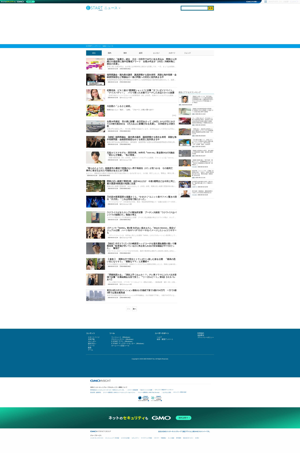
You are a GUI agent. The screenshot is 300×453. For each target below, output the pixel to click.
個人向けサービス (188, 438)
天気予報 (91, 339)
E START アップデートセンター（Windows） (128, 343)
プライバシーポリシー (205, 337)
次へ (134, 309)
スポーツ (172, 53)
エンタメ (156, 53)
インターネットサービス (96, 438)
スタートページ (93, 337)
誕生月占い (92, 343)
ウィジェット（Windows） (121, 337)
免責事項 (200, 335)
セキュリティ (135, 438)
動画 (89, 348)
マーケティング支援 (146, 438)
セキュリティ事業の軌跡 (179, 392)
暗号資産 (178, 438)
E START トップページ (93, 46)
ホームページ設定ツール (120, 346)
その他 (197, 438)
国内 (109, 53)
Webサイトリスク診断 (146, 390)
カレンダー (92, 341)
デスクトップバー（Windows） (122, 339)
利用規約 (200, 333)
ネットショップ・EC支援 (112, 438)
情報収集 (163, 438)
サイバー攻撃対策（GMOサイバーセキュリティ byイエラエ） (119, 392)
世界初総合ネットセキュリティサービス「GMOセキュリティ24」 (107, 390)
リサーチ (156, 438)
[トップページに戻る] (95, 8)
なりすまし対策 (167, 392)
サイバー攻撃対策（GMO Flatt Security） (149, 392)
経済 (140, 53)
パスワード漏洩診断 (132, 390)
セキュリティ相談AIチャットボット (164, 389)
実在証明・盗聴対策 (95, 392)
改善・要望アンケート (165, 339)
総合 (104, 46)
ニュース (110, 46)
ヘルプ (159, 337)
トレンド (187, 53)
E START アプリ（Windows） (122, 341)
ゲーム (90, 350)
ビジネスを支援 (125, 438)
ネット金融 (171, 438)
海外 (125, 53)
